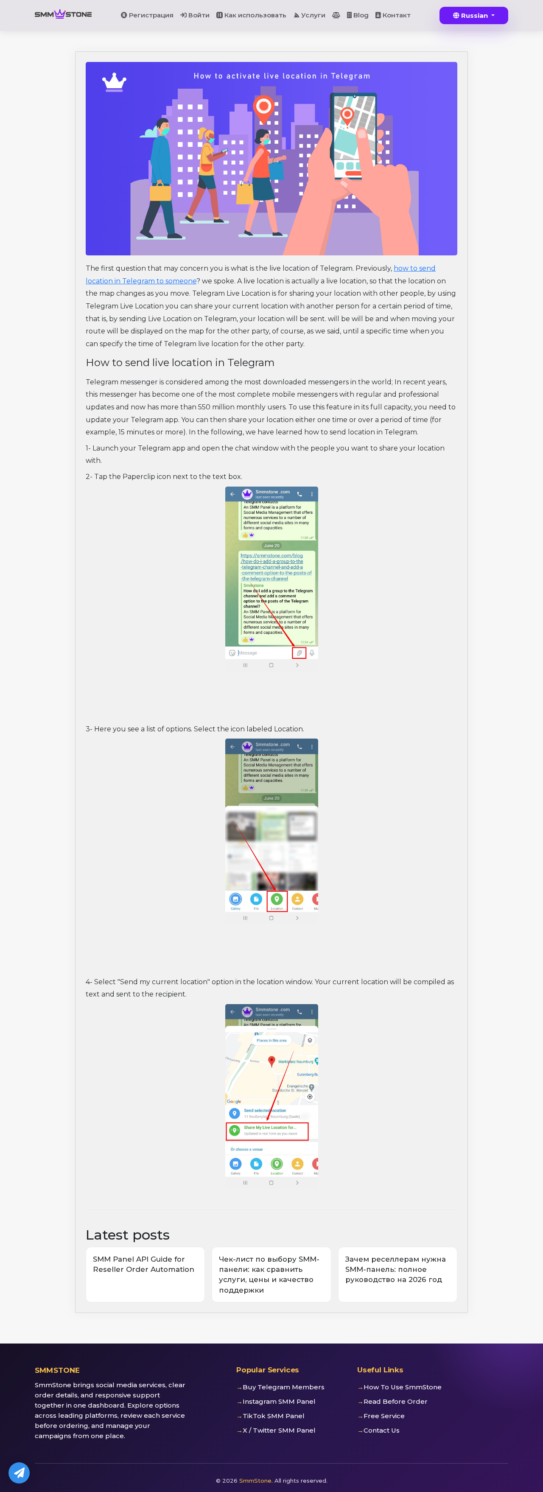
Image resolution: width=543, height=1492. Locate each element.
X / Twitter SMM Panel (279, 1430)
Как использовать (254, 15)
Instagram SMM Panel (279, 1401)
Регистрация (150, 15)
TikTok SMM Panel (274, 1416)
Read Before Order (396, 1401)
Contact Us (382, 1430)
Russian (474, 15)
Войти (198, 15)
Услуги (312, 15)
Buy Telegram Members (284, 1387)
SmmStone (255, 1480)
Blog (360, 15)
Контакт (396, 15)
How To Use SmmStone (403, 1387)
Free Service (384, 1416)
